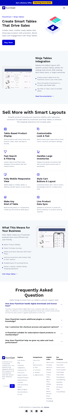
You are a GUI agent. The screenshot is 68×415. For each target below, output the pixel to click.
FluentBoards (60, 377)
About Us (49, 367)
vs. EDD (35, 367)
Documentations (23, 392)
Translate (49, 365)
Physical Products (23, 377)
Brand (48, 396)
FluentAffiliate (60, 391)
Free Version (21, 360)
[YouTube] (41, 411)
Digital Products (22, 375)
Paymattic (59, 382)
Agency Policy (48, 380)
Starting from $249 (42, 3)
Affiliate (48, 369)
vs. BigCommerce (38, 375)
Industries (21, 365)
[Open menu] (64, 7)
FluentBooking (60, 379)
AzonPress (59, 384)
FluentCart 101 (22, 370)
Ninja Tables (60, 374)
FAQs (47, 389)
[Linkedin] (36, 411)
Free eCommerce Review (23, 386)
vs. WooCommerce (37, 364)
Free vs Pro (21, 372)
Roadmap (49, 398)
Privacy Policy (48, 376)
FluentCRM (60, 365)
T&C (42, 407)
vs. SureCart (36, 370)
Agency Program (22, 389)
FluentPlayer (60, 372)
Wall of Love (50, 362)
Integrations (21, 367)
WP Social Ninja (59, 388)
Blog (19, 362)
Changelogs (49, 401)
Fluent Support (61, 369)
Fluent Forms (60, 367)
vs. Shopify (36, 372)
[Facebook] (26, 411)
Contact (48, 372)
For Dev (20, 394)
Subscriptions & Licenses (22, 381)
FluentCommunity (61, 362)
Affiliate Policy (48, 385)
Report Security (48, 392)
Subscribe (12, 386)
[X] (31, 411)
